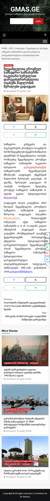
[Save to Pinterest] (47, 253)
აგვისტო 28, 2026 (25, 379)
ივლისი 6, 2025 (25, 91)
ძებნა (38, 21)
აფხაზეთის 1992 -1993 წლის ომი (16, 363)
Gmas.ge (25, 9)
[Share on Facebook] (14, 126)
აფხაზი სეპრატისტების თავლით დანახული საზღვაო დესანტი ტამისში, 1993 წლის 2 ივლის (22, 372)
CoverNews (38, 493)
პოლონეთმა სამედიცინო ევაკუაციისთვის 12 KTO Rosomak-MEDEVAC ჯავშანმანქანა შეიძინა (25, 304)
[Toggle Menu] (45, 41)
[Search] (45, 34)
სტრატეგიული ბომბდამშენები (15, 412)
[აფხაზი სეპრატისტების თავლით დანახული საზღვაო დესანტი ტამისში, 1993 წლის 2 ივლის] (25, 350)
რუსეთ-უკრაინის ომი (12, 409)
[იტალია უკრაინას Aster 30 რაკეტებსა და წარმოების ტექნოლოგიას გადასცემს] (25, 451)
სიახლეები (9, 65)
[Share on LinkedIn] (47, 259)
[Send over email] (35, 134)
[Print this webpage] (14, 134)
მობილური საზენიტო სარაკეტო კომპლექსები (21, 461)
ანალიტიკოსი (11, 91)
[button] (4, 34)
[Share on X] (35, 126)
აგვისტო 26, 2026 (25, 477)
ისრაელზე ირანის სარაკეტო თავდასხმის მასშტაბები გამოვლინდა (25, 316)
